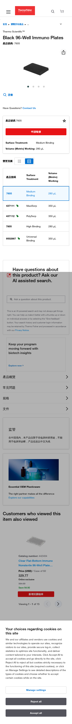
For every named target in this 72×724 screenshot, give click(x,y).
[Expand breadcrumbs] (61, 24)
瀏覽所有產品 (17, 24)
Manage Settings (36, 690)
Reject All (36, 701)
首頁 (5, 24)
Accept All (36, 713)
